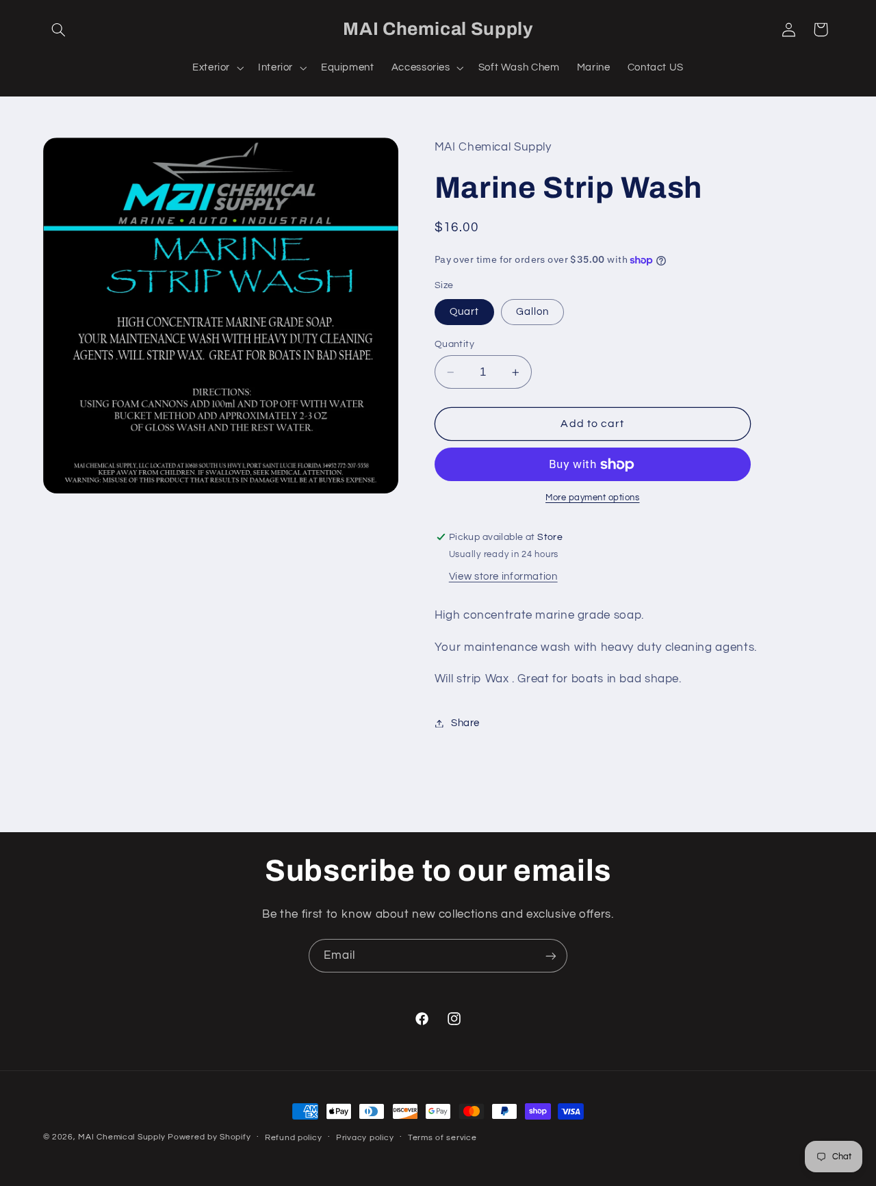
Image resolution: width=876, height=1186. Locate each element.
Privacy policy (365, 1138)
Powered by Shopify (209, 1137)
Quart (464, 312)
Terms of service (442, 1138)
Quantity (454, 344)
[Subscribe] (551, 955)
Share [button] (465, 723)
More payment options (592, 498)
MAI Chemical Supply (123, 1137)
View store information (503, 577)
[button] (59, 29)
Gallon (532, 312)
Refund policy (293, 1138)
